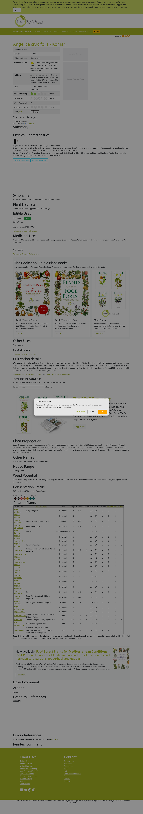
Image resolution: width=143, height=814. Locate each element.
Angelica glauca (20, 554)
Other (121, 507)
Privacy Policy (80, 411)
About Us (67, 781)
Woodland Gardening (28, 768)
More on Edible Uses (29, 231)
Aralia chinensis (20, 616)
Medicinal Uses (26, 763)
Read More (21, 675)
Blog (89, 31)
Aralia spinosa (19, 630)
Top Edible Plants (27, 773)
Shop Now (99, 333)
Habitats (23, 781)
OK (103, 411)
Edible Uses (24, 761)
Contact (67, 779)
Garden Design (26, 779)
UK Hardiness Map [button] (21, 160)
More (19, 333)
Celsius (16, 387)
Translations (25, 784)
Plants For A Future (22, 31)
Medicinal (115, 507)
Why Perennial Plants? (29, 771)
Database (37, 31)
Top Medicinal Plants (28, 776)
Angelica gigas (19, 550)
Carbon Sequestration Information (58, 374)
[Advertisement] (121, 83)
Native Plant (48, 31)
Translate (30, 123)
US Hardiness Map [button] (39, 160)
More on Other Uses (29, 354)
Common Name (41, 507)
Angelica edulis (19, 541)
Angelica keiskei (20, 562)
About (56, 31)
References (17, 231)
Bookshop (68, 763)
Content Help (69, 761)
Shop (75, 31)
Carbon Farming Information (32, 374)
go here (54, 739)
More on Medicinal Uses (30, 254)
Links (66, 771)
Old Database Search (72, 773)
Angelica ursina (19, 612)
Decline (92, 411)
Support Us (68, 766)
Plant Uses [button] (65, 31)
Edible (108, 507)
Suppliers (82, 31)
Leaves (27, 218)
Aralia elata (18, 620)
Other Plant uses (26, 766)
